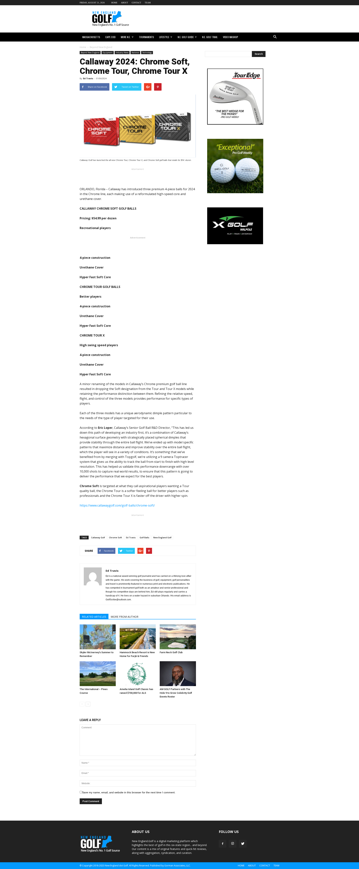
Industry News (122, 52)
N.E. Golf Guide (186, 37)
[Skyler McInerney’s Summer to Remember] (98, 636)
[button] (274, 37)
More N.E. (126, 37)
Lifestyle (164, 37)
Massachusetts (91, 37)
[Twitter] (242, 844)
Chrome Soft (115, 537)
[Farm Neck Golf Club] (178, 636)
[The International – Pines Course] (98, 673)
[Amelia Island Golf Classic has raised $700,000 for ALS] (138, 673)
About (124, 2)
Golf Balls (144, 537)
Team (148, 2)
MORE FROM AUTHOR (124, 616)
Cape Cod (110, 37)
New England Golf (162, 537)
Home (114, 2)
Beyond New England (90, 52)
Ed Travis (88, 78)
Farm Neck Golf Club (171, 652)
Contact (136, 2)
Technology (147, 52)
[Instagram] (232, 844)
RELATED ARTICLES (94, 616)
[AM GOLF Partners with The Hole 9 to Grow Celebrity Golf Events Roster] (178, 673)
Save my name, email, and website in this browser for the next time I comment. (128, 792)
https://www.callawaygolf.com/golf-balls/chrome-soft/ (117, 505)
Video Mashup (230, 37)
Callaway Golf (98, 537)
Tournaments (146, 37)
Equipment (108, 52)
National (135, 52)
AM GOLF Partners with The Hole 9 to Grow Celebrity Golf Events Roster (176, 693)
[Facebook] (222, 844)
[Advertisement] (211, 18)
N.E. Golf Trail (210, 37)
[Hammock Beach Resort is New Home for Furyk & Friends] (138, 636)
